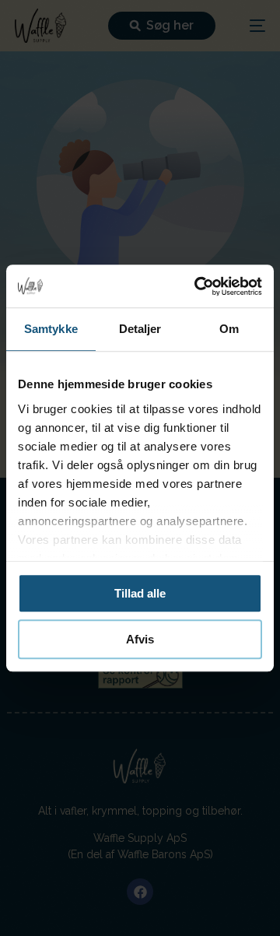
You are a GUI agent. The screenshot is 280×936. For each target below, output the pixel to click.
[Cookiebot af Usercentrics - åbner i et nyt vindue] (197, 286)
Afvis (140, 639)
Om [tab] (229, 328)
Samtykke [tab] (51, 328)
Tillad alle (140, 593)
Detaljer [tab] (140, 328)
